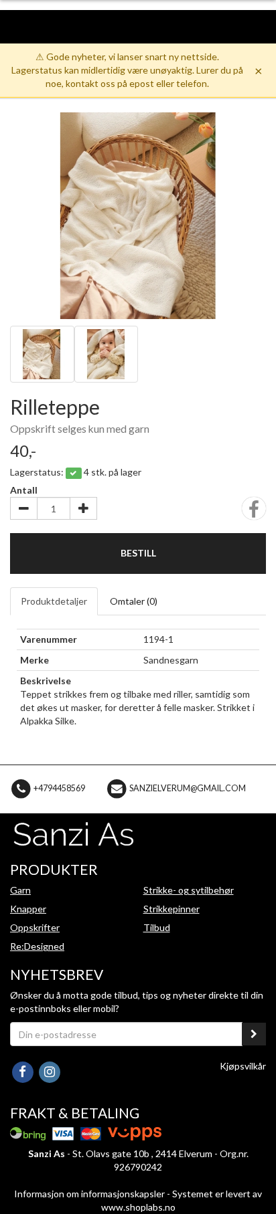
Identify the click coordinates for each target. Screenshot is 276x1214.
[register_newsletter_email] (254, 1034)
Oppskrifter (35, 927)
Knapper (28, 908)
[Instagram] (49, 1071)
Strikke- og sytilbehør (188, 890)
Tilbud (156, 927)
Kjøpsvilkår (243, 1066)
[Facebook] (23, 1071)
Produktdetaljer (54, 601)
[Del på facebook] (254, 512)
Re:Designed (37, 946)
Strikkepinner (171, 908)
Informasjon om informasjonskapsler (89, 1193)
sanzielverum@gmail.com (187, 788)
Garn (20, 890)
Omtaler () (133, 601)
